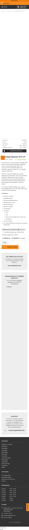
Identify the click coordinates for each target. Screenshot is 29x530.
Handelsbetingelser (6, 477)
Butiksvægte (5, 452)
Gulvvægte (4, 456)
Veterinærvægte (6, 463)
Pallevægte (4, 446)
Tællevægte (5, 448)
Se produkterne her (14, 265)
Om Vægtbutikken (6, 475)
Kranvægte (9, 11)
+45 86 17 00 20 (8, 513)
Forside (3, 11)
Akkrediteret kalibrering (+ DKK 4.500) (14, 232)
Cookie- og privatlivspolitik (14, 522)
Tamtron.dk (15, 283)
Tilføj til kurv (12, 247)
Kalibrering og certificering (8, 479)
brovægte (10, 282)
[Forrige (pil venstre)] (0, 529)
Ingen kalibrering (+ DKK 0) (11, 234)
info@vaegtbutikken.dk (16, 430)
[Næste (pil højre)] (2, 529)
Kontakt (3, 481)
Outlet (3, 467)
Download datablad (16, 150)
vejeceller (19, 280)
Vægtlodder (4, 465)
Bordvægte (4, 454)
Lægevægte (5, 461)
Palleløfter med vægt (7, 444)
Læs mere (22, 229)
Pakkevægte (5, 459)
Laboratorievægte (6, 458)
